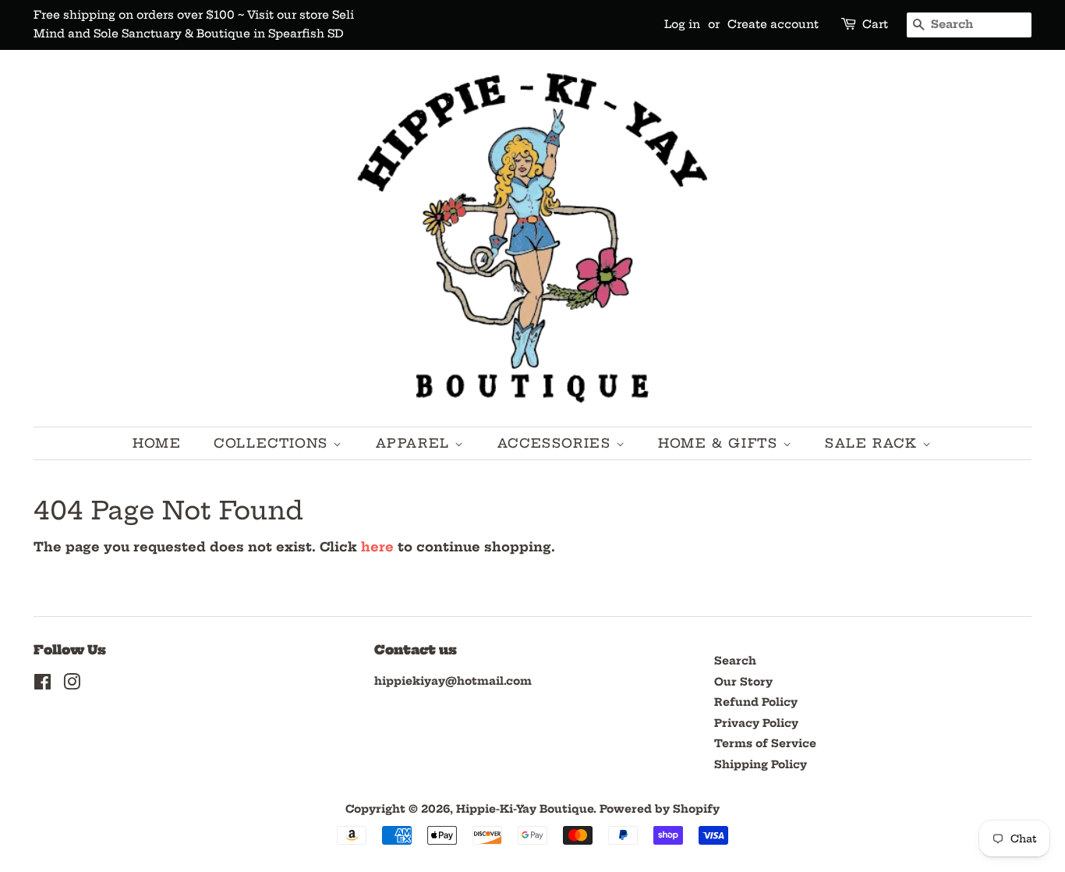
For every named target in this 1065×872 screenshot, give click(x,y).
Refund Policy (756, 702)
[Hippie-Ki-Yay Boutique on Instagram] (71, 685)
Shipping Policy (760, 764)
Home (157, 443)
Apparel (415, 443)
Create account (773, 24)
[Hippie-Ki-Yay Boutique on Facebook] (42, 685)
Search (735, 661)
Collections (273, 443)
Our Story (743, 682)
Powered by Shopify (660, 809)
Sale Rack (873, 443)
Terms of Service (765, 743)
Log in (682, 24)
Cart (875, 24)
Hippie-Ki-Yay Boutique (524, 809)
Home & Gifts (720, 443)
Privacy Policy (756, 723)
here (377, 547)
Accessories (556, 443)
